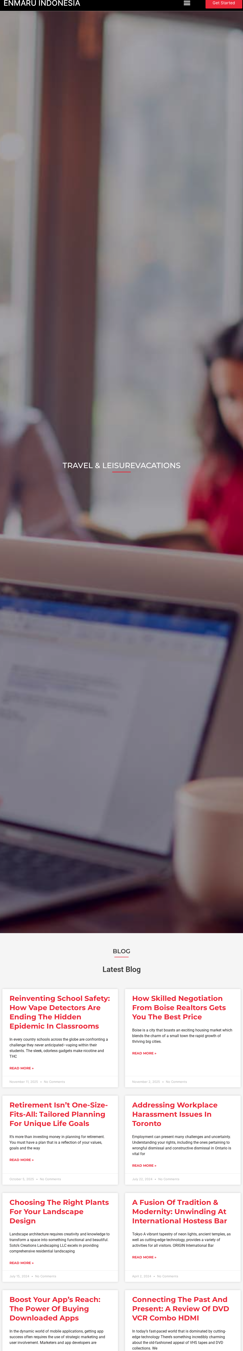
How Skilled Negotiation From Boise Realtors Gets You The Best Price (179, 1007)
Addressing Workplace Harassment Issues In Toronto (175, 1114)
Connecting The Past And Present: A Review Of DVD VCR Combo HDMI (180, 1308)
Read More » (21, 1068)
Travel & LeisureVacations (122, 465)
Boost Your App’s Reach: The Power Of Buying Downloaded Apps (54, 1308)
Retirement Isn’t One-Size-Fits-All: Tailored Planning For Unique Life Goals (58, 1114)
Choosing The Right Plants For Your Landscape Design (59, 1211)
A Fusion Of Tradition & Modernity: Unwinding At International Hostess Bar (179, 1211)
